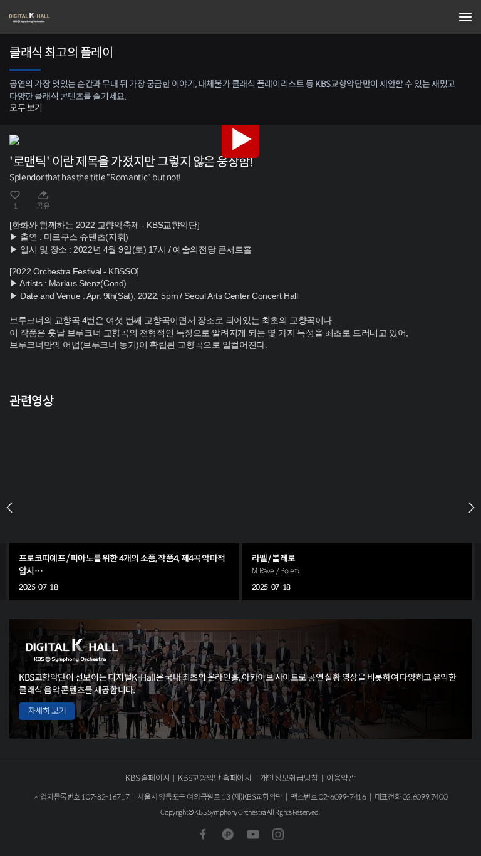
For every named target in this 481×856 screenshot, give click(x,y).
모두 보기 (26, 107)
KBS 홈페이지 (147, 778)
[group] (124, 507)
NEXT (471, 507)
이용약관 (341, 778)
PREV (9, 507)
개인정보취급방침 (289, 778)
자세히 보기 (47, 711)
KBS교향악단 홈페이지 (214, 778)
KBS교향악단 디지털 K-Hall (72, 18)
